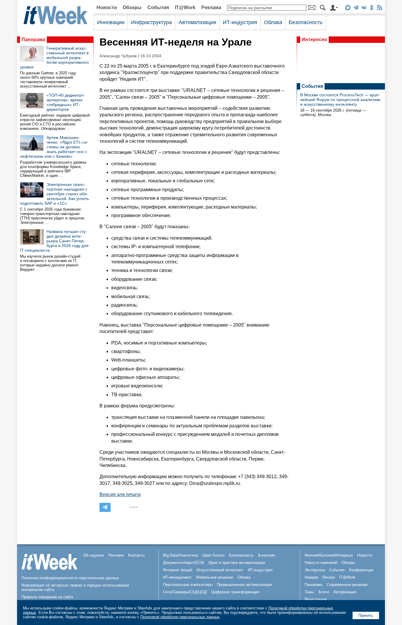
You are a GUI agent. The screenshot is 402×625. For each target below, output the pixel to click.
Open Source (213, 555)
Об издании (93, 555)
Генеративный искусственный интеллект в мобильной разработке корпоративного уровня (54, 57)
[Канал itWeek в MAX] (348, 8)
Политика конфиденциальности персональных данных (70, 578)
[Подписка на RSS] (379, 8)
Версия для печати (120, 494)
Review (329, 577)
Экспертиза (315, 570)
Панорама (33, 39)
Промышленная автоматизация (244, 584)
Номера (311, 577)
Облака (273, 22)
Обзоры (132, 7)
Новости (107, 7)
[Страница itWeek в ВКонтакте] (364, 8)
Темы (309, 592)
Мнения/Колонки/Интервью (329, 555)
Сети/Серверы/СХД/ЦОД (185, 592)
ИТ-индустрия (240, 22)
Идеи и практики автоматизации (236, 562)
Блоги (323, 592)
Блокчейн (266, 555)
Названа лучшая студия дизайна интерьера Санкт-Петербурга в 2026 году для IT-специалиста (54, 241)
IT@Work (185, 7)
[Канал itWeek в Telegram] (356, 8)
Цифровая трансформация (235, 592)
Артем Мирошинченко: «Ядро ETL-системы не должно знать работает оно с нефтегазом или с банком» (54, 147)
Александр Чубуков (118, 56)
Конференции (361, 570)
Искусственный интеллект (220, 570)
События (158, 7)
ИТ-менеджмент (177, 577)
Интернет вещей (177, 570)
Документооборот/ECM (183, 562)
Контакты (136, 555)
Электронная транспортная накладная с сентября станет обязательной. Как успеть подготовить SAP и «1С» (54, 194)
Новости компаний (321, 562)
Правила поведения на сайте (47, 597)
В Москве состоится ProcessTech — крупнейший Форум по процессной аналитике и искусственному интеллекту (340, 100)
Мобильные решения (214, 577)
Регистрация (316, 599)
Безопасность (306, 22)
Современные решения (347, 584)
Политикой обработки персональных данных (180, 617)
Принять (365, 615)
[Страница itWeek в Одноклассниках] (372, 8)
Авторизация (344, 592)
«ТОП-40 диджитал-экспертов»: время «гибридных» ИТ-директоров (65, 102)
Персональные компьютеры (187, 584)
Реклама (211, 7)
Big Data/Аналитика (180, 555)
